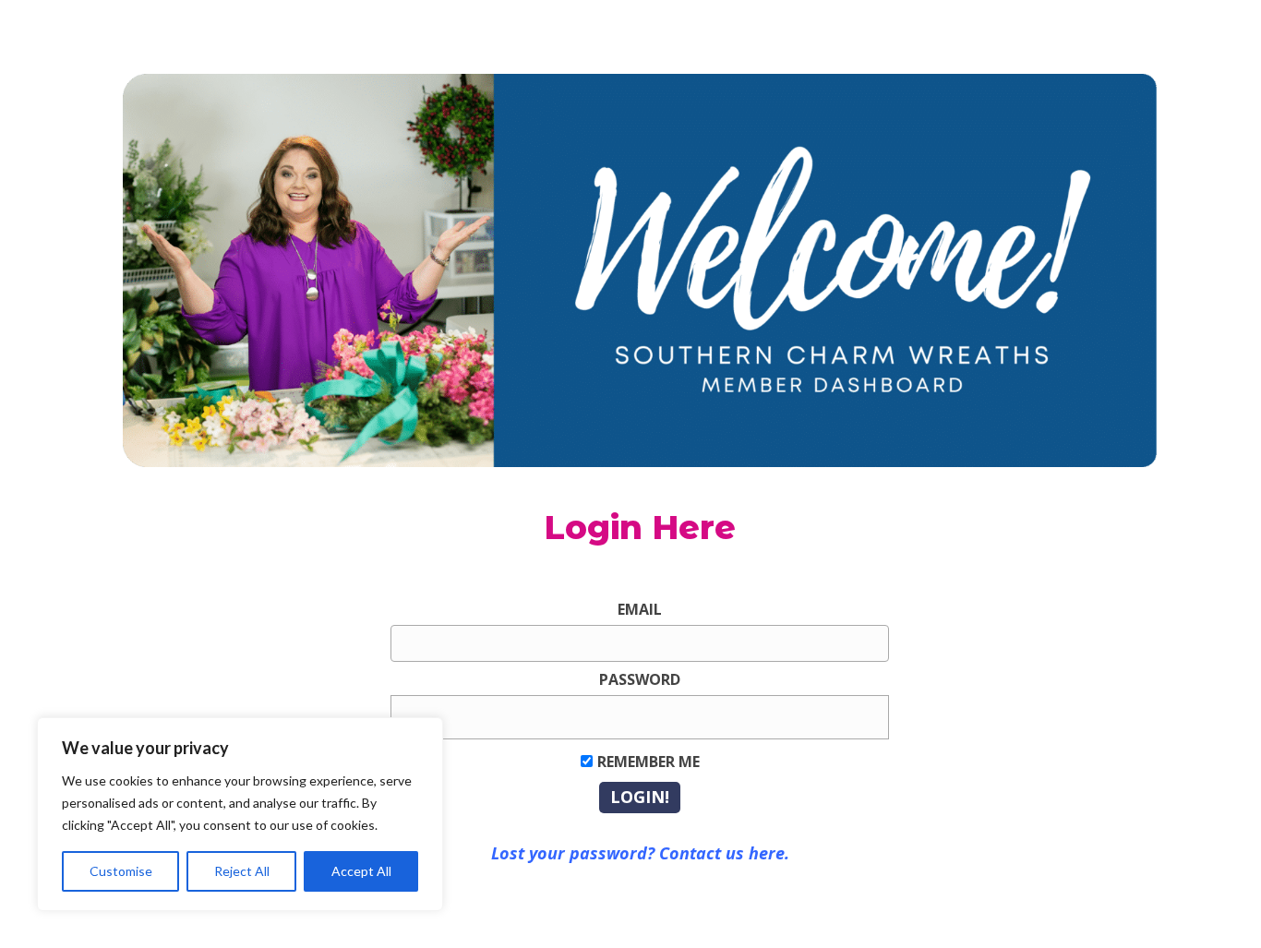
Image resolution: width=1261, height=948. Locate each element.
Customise (121, 871)
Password (639, 679)
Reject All (242, 871)
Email (640, 609)
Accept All (361, 871)
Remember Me (648, 761)
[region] (240, 814)
